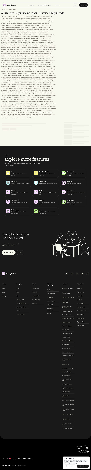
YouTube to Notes (67, 333)
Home (3, 288)
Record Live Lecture (82, 311)
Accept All (82, 466)
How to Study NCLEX (68, 414)
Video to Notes (66, 337)
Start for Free (83, 5)
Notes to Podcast (66, 372)
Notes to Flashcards (67, 368)
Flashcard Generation (68, 297)
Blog (18, 292)
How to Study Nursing (68, 400)
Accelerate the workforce (51, 309)
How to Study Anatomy (65, 396)
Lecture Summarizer (67, 352)
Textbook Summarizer (68, 355)
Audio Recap (80, 318)
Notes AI (79, 288)
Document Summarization (66, 293)
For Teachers (50, 290)
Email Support (36, 288)
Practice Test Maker (67, 340)
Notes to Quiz (65, 364)
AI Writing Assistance (67, 288)
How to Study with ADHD (67, 380)
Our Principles (51, 301)
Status (18, 311)
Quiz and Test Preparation (65, 301)
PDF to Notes (65, 329)
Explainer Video (81, 322)
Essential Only (69, 466)
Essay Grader (65, 344)
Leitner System (66, 391)
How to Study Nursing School (68, 405)
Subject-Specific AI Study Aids (67, 306)
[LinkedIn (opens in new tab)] (77, 273)
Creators (34, 303)
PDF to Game (80, 325)
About (56, 5)
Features (31, 5)
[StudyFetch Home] (9, 5)
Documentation (36, 299)
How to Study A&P (67, 428)
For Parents (50, 304)
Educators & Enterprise (44, 5)
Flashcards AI (80, 292)
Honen (49, 313)
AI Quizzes (80, 296)
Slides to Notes (66, 348)
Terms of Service (21, 303)
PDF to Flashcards (67, 326)
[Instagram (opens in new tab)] (66, 273)
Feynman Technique (67, 388)
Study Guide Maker (67, 384)
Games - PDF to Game (68, 318)
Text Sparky (80, 303)
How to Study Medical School (68, 410)
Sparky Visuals (81, 307)
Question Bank (36, 296)
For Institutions (51, 293)
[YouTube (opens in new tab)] (82, 273)
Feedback (34, 292)
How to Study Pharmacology (66, 418)
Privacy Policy (20, 299)
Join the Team (21, 314)
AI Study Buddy (66, 375)
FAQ (18, 296)
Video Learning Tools (67, 311)
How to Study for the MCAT (67, 423)
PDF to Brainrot (66, 315)
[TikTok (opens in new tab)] (87, 273)
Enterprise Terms (21, 307)
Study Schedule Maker (66, 360)
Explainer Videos (66, 322)
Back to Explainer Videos (10, 9)
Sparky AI (79, 299)
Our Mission (50, 297)
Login (75, 5)
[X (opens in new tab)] (72, 273)
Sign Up (4, 296)
